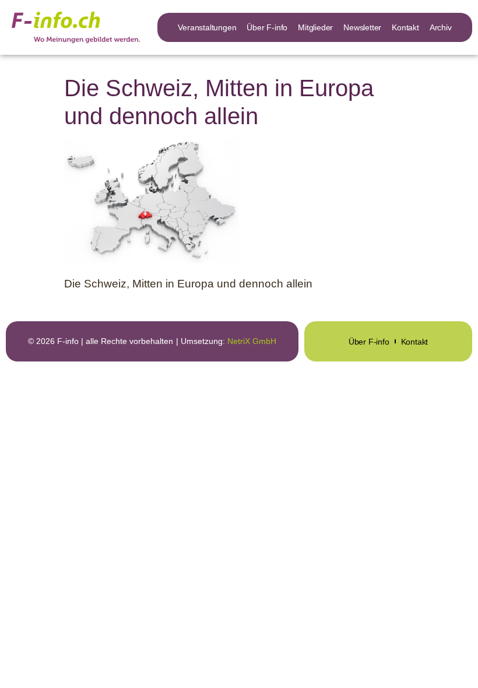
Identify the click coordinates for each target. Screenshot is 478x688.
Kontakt (405, 27)
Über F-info (267, 27)
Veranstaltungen (207, 27)
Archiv (441, 27)
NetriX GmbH (251, 341)
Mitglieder (315, 27)
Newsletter (362, 27)
